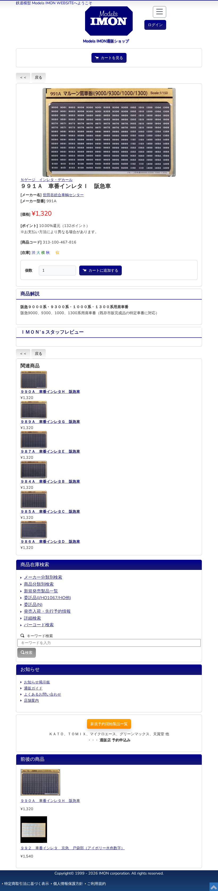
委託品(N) (33, 605)
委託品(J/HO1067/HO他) (47, 598)
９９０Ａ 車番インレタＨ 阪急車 (50, 800)
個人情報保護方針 (68, 883)
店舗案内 (31, 700)
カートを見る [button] (111, 57)
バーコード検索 (39, 625)
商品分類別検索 (39, 584)
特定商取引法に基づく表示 (26, 883)
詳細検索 (32, 618)
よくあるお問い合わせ (42, 694)
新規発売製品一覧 (41, 591)
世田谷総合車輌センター (63, 194)
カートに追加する (102, 270)
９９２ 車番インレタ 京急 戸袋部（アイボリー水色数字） (72, 848)
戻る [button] (38, 77)
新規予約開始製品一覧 (109, 723)
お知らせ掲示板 (37, 682)
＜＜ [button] (23, 77)
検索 (28, 652)
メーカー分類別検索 (43, 577)
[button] (155, 25)
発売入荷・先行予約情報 (47, 611)
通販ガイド (33, 688)
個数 (28, 270)
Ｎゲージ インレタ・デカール (46, 179)
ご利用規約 (96, 883)
